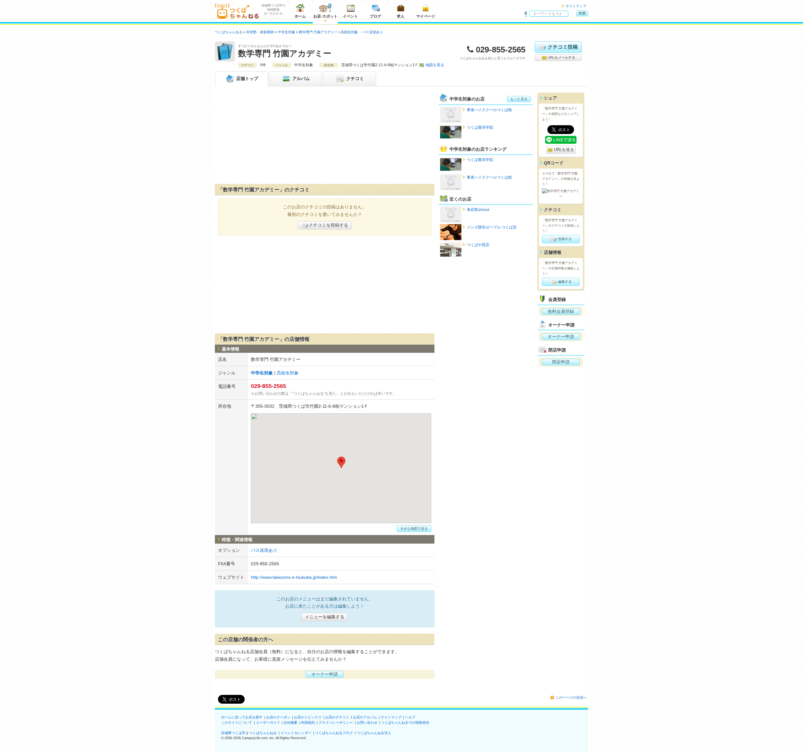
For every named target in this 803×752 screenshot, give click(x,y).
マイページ (425, 16)
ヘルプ (410, 717)
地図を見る (434, 65)
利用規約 (308, 722)
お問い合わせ (367, 722)
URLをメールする (561, 57)
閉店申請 (561, 361)
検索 (582, 13)
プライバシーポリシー (335, 722)
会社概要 (290, 722)
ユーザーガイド (268, 722)
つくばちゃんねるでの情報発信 (405, 722)
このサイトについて (236, 722)
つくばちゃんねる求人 (374, 733)
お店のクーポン (278, 717)
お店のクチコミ (337, 717)
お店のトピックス (308, 717)
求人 (400, 16)
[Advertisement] (324, 136)
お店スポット (325, 16)
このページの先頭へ (571, 697)
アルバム (300, 78)
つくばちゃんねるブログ (334, 733)
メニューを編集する (324, 616)
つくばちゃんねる (263, 733)
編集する (564, 281)
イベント (350, 16)
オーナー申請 (324, 674)
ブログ (375, 16)
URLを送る (563, 149)
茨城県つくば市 (233, 733)
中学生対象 (262, 372)
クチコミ (354, 78)
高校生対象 (349, 32)
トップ (247, 78)
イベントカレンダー (295, 733)
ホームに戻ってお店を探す (242, 717)
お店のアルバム (365, 717)
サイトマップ (576, 6)
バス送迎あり (372, 32)
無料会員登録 (561, 311)
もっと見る (519, 99)
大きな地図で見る (414, 528)
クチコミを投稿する (328, 225)
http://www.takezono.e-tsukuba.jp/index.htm (294, 577)
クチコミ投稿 (563, 47)
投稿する (564, 239)
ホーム (300, 16)
